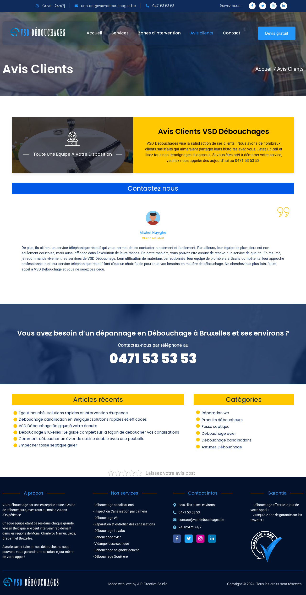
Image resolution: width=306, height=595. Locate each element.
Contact (231, 33)
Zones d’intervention (159, 33)
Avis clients (201, 33)
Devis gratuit (276, 33)
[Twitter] (262, 5)
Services (120, 33)
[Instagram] (273, 5)
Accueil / (265, 69)
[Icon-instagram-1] (200, 538)
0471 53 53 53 (247, 160)
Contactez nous (153, 188)
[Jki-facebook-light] (252, 5)
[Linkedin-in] (283, 5)
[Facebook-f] (177, 538)
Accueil (94, 33)
